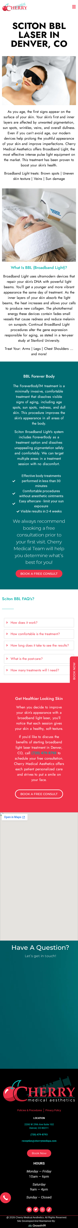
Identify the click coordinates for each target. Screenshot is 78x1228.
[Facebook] (29, 1209)
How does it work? (24, 622)
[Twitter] (36, 1209)
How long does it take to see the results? (40, 645)
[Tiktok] (49, 1209)
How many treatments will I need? (35, 670)
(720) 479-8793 (43, 753)
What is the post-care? (27, 658)
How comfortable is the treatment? (35, 633)
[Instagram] (42, 1209)
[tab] (39, 622)
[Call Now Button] (5, 1197)
